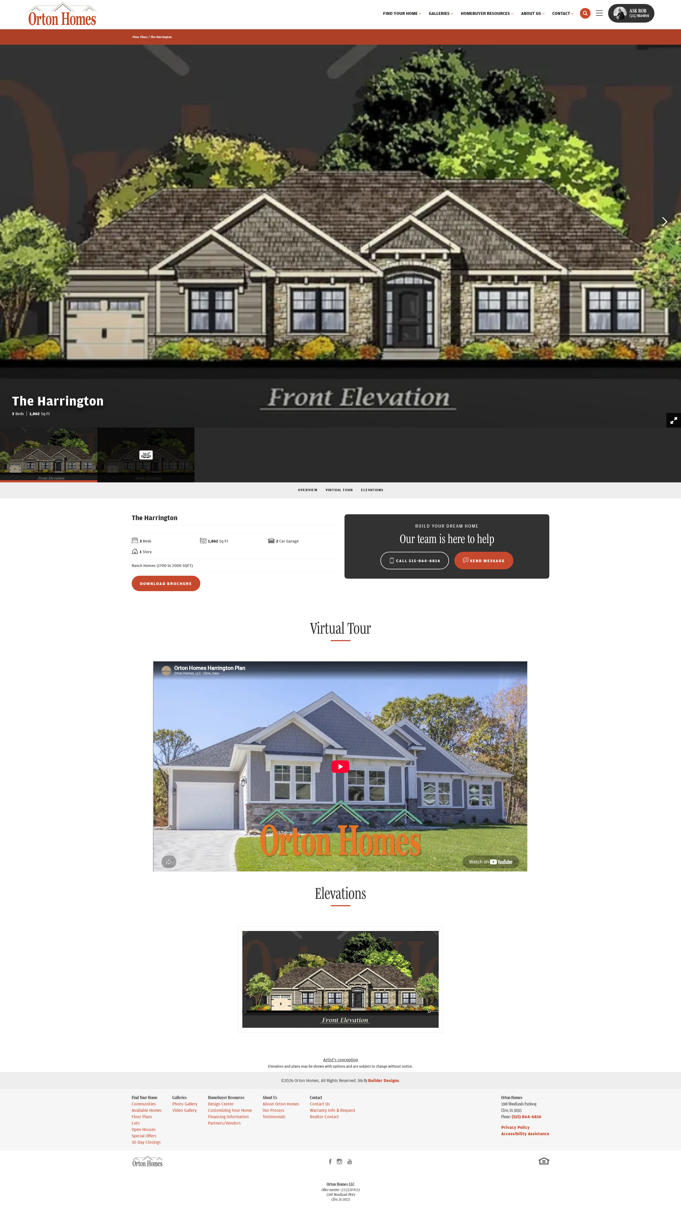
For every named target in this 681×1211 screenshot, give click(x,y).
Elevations (372, 489)
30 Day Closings (146, 1142)
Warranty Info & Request (332, 1110)
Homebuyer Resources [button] (485, 13)
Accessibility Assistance (525, 1134)
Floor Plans (140, 37)
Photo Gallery (184, 1104)
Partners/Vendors (224, 1123)
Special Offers (144, 1136)
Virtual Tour (339, 489)
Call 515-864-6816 (418, 560)
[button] (585, 13)
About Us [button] (531, 13)
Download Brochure (166, 583)
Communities (144, 1104)
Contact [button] (561, 13)
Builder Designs (383, 1080)
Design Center (221, 1104)
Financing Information (228, 1117)
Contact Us (320, 1104)
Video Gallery (184, 1110)
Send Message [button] (487, 560)
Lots (136, 1123)
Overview (308, 489)
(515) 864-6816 (526, 1117)
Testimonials (274, 1117)
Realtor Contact (324, 1117)
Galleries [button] (439, 13)
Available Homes (147, 1110)
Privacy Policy (515, 1127)
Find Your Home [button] (400, 13)
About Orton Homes (281, 1104)
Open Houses (144, 1129)
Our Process (273, 1110)
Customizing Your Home (230, 1110)
